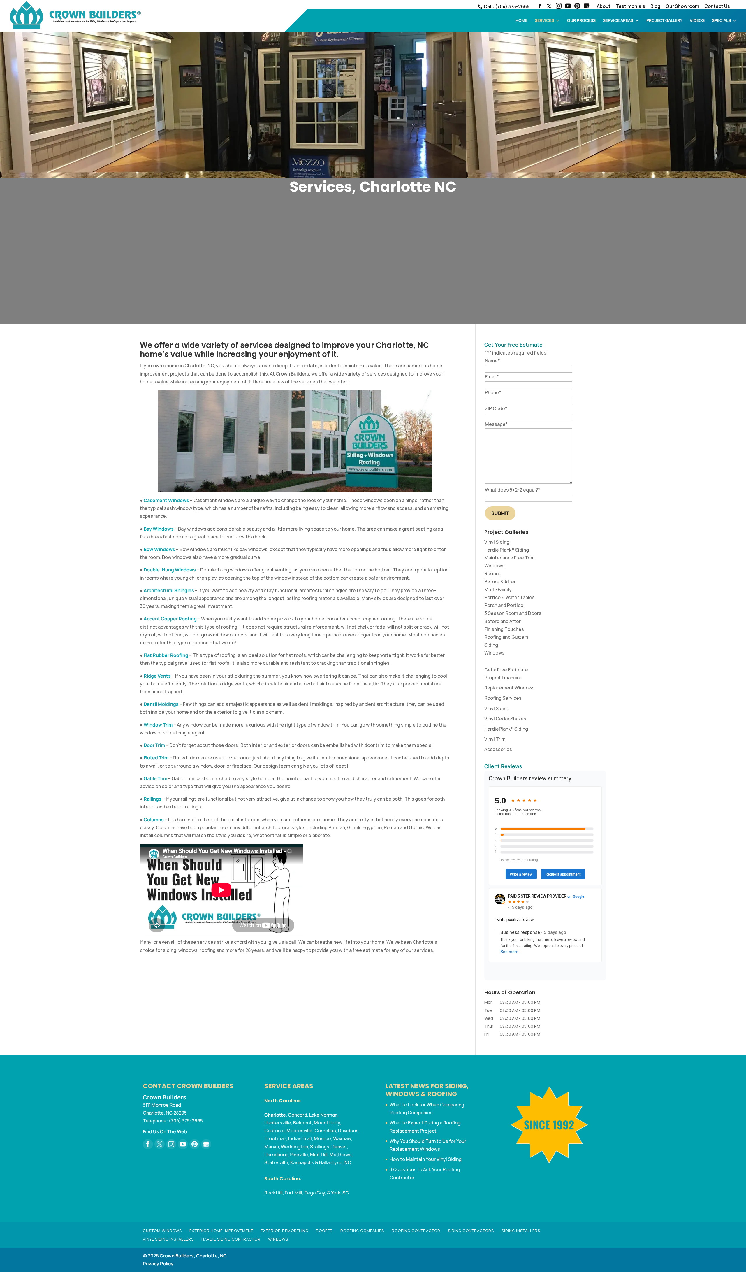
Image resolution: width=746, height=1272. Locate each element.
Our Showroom (682, 6)
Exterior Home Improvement (221, 1230)
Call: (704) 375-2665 (506, 6)
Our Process (581, 20)
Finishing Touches (504, 629)
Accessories (498, 749)
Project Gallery (664, 20)
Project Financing (503, 677)
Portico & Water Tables (509, 597)
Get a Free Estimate (506, 669)
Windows (494, 565)
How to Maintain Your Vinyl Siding (426, 1159)
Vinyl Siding (496, 542)
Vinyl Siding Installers (168, 1239)
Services (544, 20)
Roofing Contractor (416, 1230)
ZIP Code (496, 408)
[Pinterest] (577, 6)
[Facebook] (148, 1144)
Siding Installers (521, 1230)
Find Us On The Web (165, 1131)
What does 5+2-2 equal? (512, 490)
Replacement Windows (509, 688)
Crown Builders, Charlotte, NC (193, 1255)
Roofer (324, 1230)
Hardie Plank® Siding (506, 550)
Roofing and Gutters (506, 637)
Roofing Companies (362, 1230)
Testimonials (630, 6)
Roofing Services (503, 698)
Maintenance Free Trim (509, 558)
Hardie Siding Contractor (231, 1239)
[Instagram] (559, 6)
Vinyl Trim (495, 739)
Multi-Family (498, 589)
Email (492, 376)
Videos (697, 20)
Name (492, 360)
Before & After (500, 581)
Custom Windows (162, 1230)
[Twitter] (159, 1144)
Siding (491, 645)
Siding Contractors (471, 1230)
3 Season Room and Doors (512, 613)
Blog (655, 6)
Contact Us (717, 6)
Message (496, 424)
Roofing (493, 573)
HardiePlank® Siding (506, 729)
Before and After (502, 621)
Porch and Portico (503, 605)
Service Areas (618, 20)
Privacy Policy (158, 1263)
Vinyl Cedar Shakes (505, 718)
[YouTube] (568, 6)
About (603, 6)
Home (521, 20)
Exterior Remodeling (284, 1230)
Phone (493, 392)
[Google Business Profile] (206, 1144)
